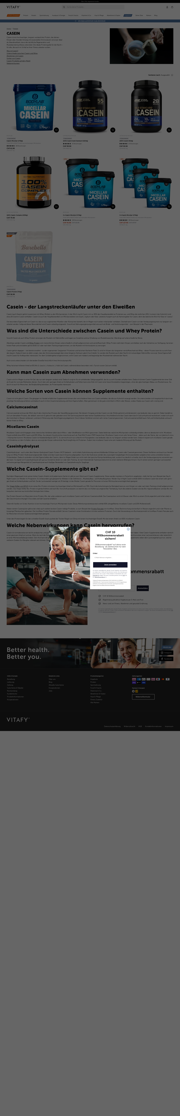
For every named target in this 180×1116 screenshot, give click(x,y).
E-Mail (95, 553)
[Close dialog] (128, 529)
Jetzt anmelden (110, 565)
